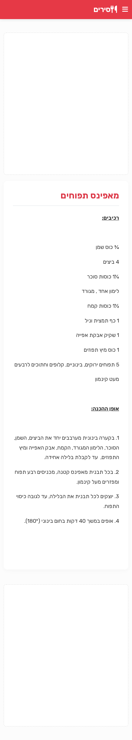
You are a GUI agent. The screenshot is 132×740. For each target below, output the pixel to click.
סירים (102, 9)
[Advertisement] (66, 104)
